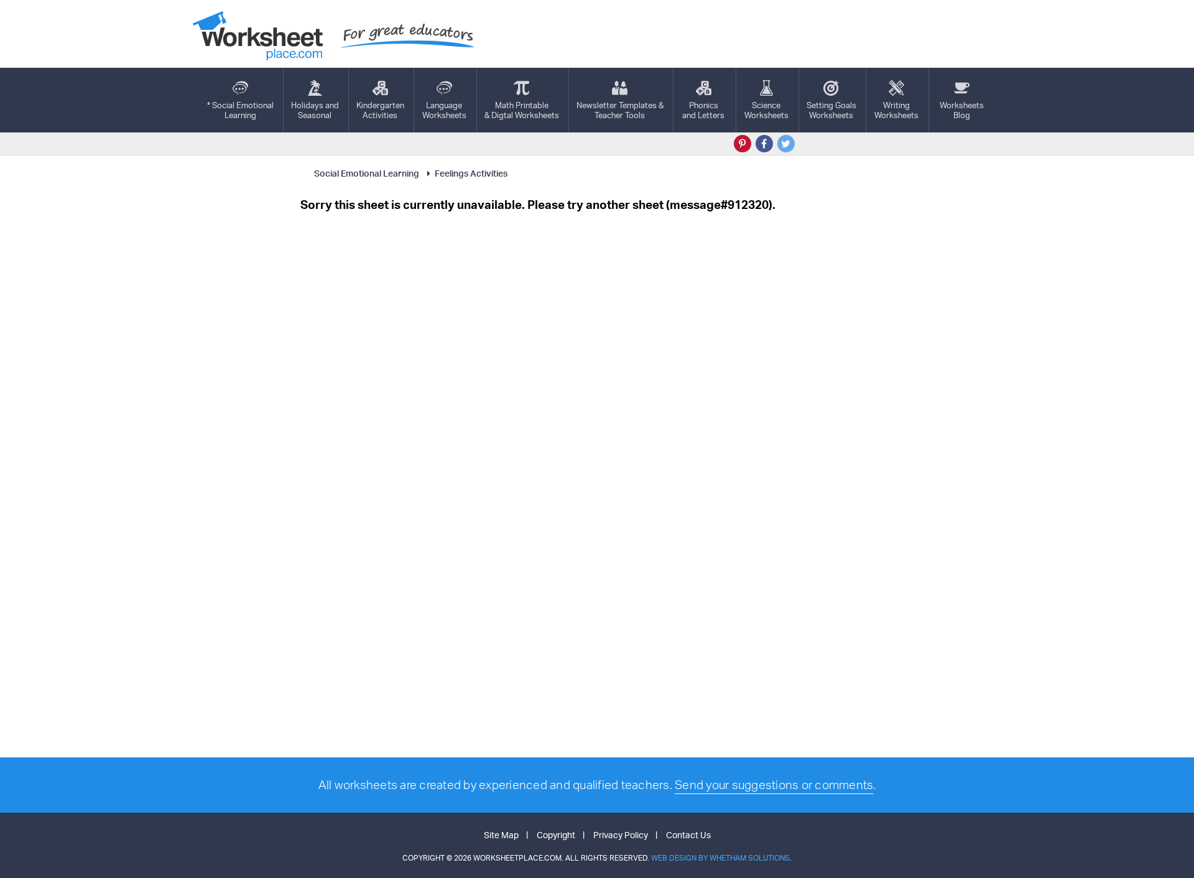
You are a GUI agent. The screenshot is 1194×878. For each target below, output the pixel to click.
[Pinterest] (742, 143)
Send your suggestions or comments (774, 784)
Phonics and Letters (703, 110)
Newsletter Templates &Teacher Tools (620, 110)
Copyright (556, 834)
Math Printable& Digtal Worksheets (521, 110)
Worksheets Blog (962, 110)
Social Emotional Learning (366, 173)
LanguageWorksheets (444, 110)
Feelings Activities (471, 173)
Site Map (501, 834)
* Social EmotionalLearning (240, 110)
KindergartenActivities (380, 110)
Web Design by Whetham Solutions (720, 857)
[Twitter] (786, 143)
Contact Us (688, 834)
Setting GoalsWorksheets (831, 110)
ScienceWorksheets (766, 110)
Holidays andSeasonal (315, 110)
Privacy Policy (620, 834)
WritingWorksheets (896, 110)
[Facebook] (764, 143)
